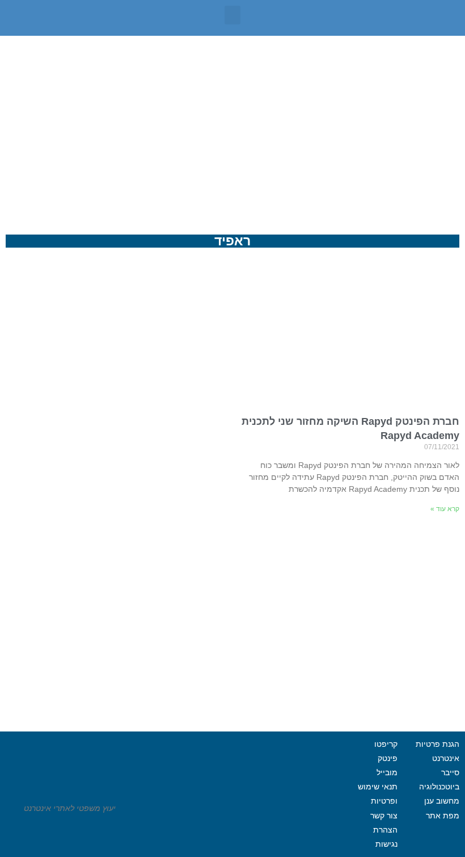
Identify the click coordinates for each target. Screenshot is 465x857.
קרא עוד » (444, 509)
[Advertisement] (232, 120)
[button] (232, 15)
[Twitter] (243, 828)
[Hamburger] (212, 828)
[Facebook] (274, 828)
